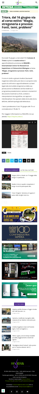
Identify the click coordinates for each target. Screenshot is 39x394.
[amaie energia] (19, 251)
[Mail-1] (27, 392)
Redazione (6, 30)
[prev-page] (3, 202)
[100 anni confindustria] (19, 233)
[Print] (28, 160)
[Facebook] (3, 160)
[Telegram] (20, 160)
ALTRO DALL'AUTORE (27, 170)
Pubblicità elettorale (28, 381)
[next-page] (6, 202)
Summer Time (5, 179)
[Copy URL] (33, 160)
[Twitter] (12, 160)
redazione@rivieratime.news (21, 384)
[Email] (24, 160)
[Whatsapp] (22, 392)
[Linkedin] (16, 160)
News (8, 13)
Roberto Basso (26, 379)
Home (3, 13)
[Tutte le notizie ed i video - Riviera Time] (19, 363)
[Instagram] (17, 392)
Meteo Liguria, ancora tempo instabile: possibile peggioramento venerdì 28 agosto (23, 337)
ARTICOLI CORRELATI (11, 170)
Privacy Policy (9, 381)
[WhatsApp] (8, 160)
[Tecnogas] (19, 290)
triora (9, 152)
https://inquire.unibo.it (14, 117)
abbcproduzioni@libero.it (26, 386)
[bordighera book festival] (19, 214)
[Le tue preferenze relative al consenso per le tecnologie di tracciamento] (3, 391)
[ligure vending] (19, 271)
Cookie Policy (17, 381)
